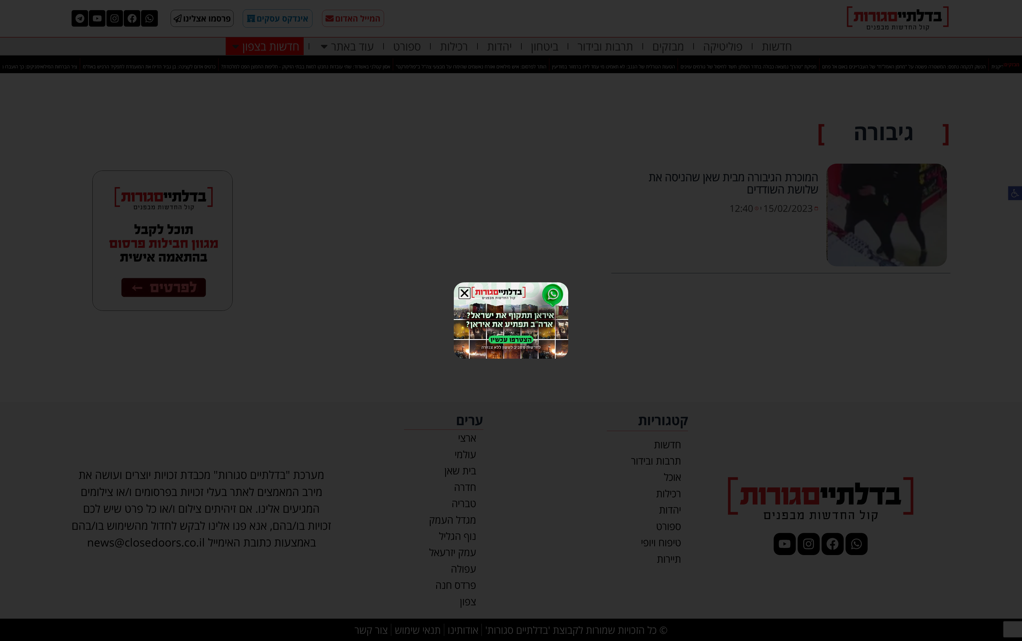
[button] (464, 293)
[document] (511, 320)
